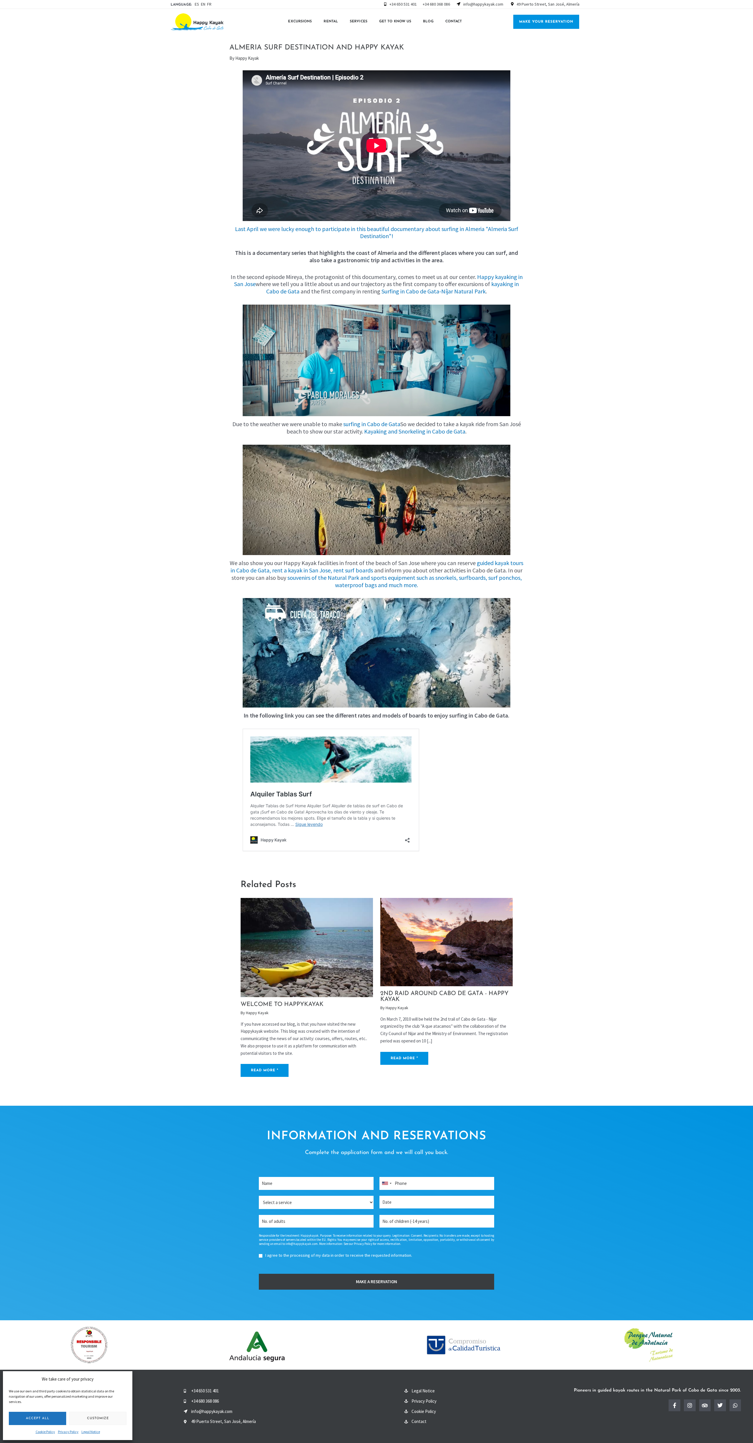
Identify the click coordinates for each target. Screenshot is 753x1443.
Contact (453, 21)
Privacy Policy (68, 1431)
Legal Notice (90, 1431)
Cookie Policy (45, 1431)
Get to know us (395, 21)
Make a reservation (376, 1281)
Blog (428, 21)
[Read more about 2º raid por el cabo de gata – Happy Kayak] (446, 941)
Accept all (37, 1418)
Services (358, 21)
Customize (98, 1418)
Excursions (300, 21)
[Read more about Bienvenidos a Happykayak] (307, 947)
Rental (331, 21)
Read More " (264, 1070)
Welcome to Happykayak (282, 1004)
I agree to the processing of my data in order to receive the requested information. (338, 1255)
